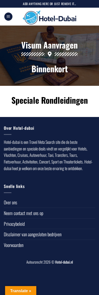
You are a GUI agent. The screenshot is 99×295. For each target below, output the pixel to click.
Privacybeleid (14, 223)
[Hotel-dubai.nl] (50, 16)
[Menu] (8, 17)
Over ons (10, 202)
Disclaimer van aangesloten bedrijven (32, 234)
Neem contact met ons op (23, 213)
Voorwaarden (13, 245)
